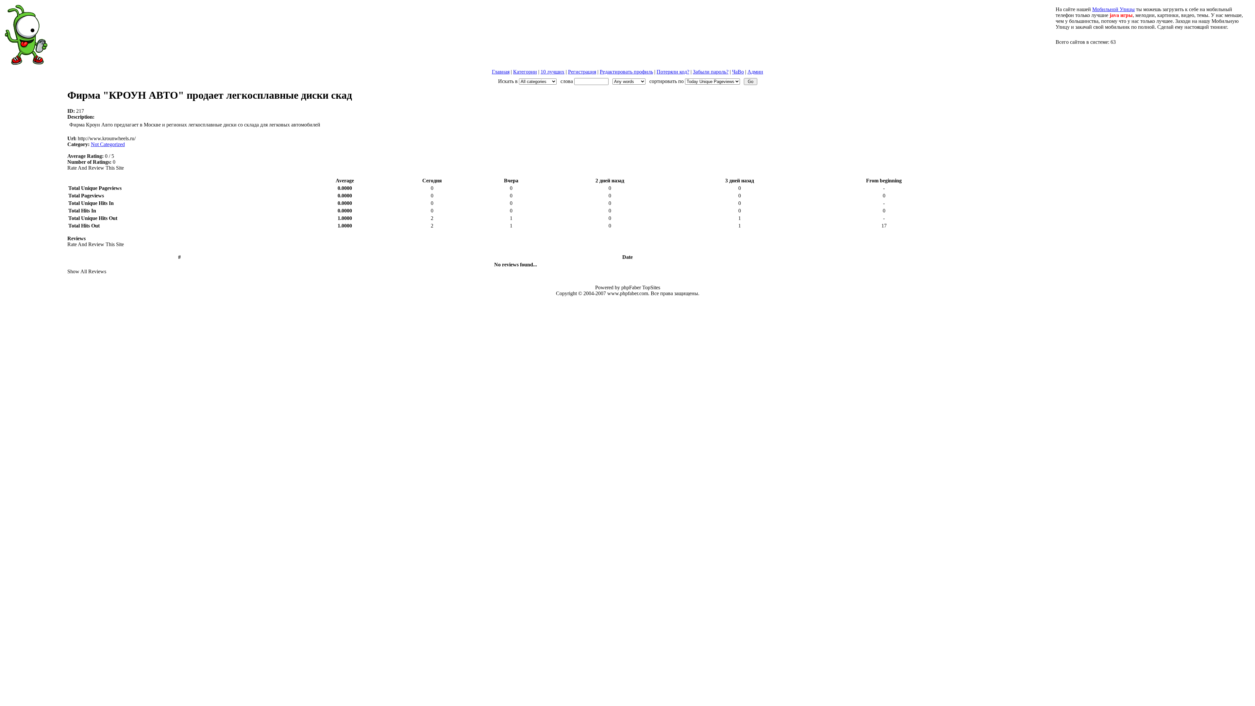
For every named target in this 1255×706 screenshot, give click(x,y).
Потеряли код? (673, 72)
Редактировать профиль (626, 72)
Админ (755, 72)
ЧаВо (738, 72)
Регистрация (582, 72)
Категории (525, 72)
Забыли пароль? (710, 72)
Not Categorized (108, 144)
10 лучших (552, 72)
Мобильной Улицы (1113, 9)
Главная (501, 72)
